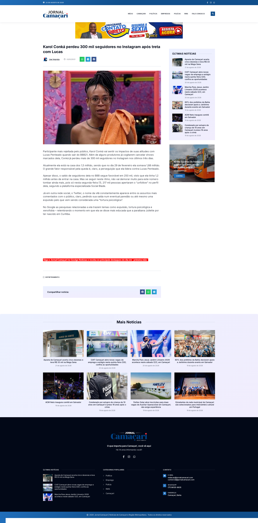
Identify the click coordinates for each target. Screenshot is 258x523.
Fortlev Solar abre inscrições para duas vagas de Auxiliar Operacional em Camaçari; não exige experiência (151, 404)
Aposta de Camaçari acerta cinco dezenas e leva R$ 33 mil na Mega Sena (197, 61)
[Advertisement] (102, 238)
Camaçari (141, 14)
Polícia (177, 14)
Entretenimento (52, 277)
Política (153, 14)
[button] (213, 14)
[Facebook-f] (207, 3)
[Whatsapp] (214, 3)
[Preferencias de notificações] (3, 520)
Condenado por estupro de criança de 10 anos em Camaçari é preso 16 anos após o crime (197, 129)
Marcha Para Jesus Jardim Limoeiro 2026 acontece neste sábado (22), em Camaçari (197, 91)
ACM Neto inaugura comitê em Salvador (63, 402)
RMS (186, 14)
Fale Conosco (198, 14)
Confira (179, 176)
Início (130, 14)
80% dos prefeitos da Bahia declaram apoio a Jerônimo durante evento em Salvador (197, 104)
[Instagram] (211, 3)
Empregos (165, 14)
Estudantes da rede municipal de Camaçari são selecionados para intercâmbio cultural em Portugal (194, 404)
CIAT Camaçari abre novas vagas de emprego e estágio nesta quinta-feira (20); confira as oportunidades (197, 76)
